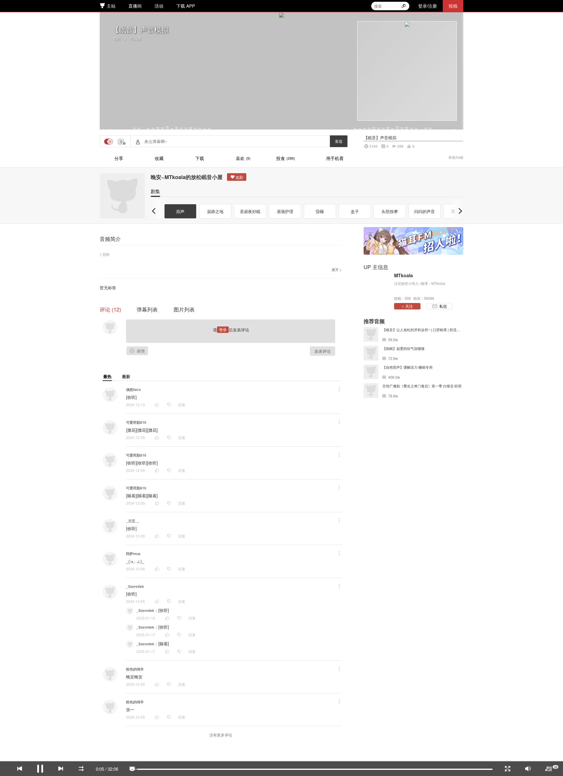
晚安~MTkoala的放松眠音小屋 (187, 177)
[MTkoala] (377, 286)
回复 (181, 404)
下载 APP (185, 6)
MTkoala (403, 275)
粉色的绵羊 (135, 669)
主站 (111, 6)
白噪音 (136, 38)
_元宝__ (132, 520)
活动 (159, 6)
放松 (117, 38)
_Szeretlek (135, 586)
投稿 (453, 6)
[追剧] (236, 177)
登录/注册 (427, 6)
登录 (223, 329)
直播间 (135, 6)
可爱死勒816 (136, 422)
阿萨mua (133, 553)
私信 (443, 306)
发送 (338, 141)
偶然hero (133, 389)
